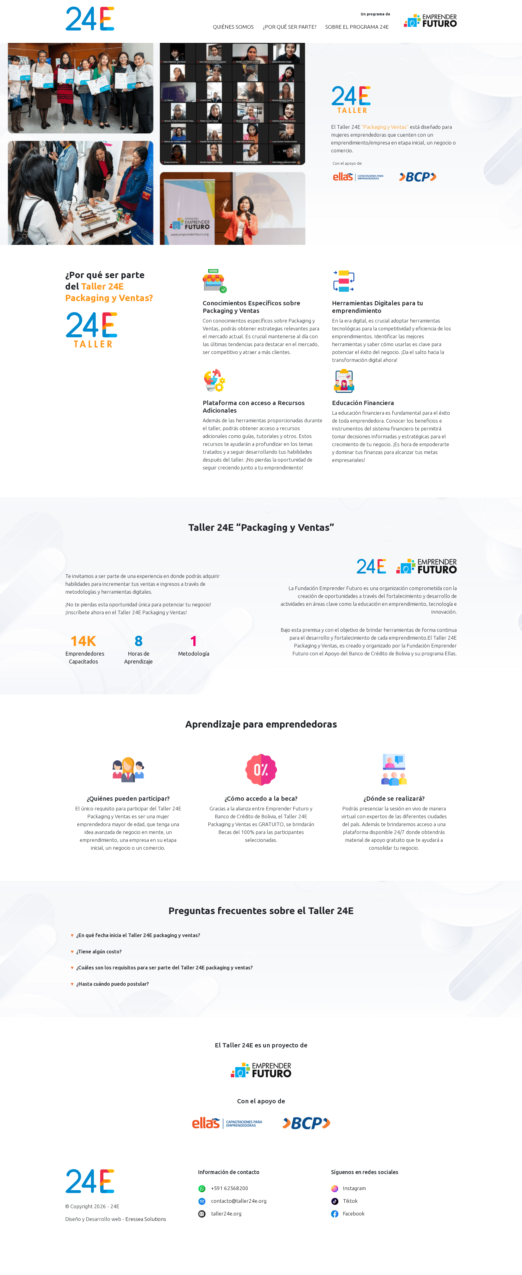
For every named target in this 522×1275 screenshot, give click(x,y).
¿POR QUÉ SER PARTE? (289, 27)
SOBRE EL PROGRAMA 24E (357, 27)
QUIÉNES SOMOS (233, 27)
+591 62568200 (229, 1188)
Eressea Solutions (145, 1219)
